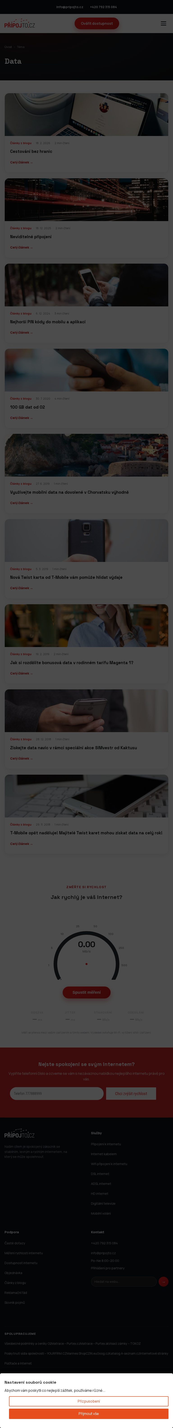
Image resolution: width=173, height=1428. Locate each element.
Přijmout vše (89, 1413)
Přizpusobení (89, 1401)
